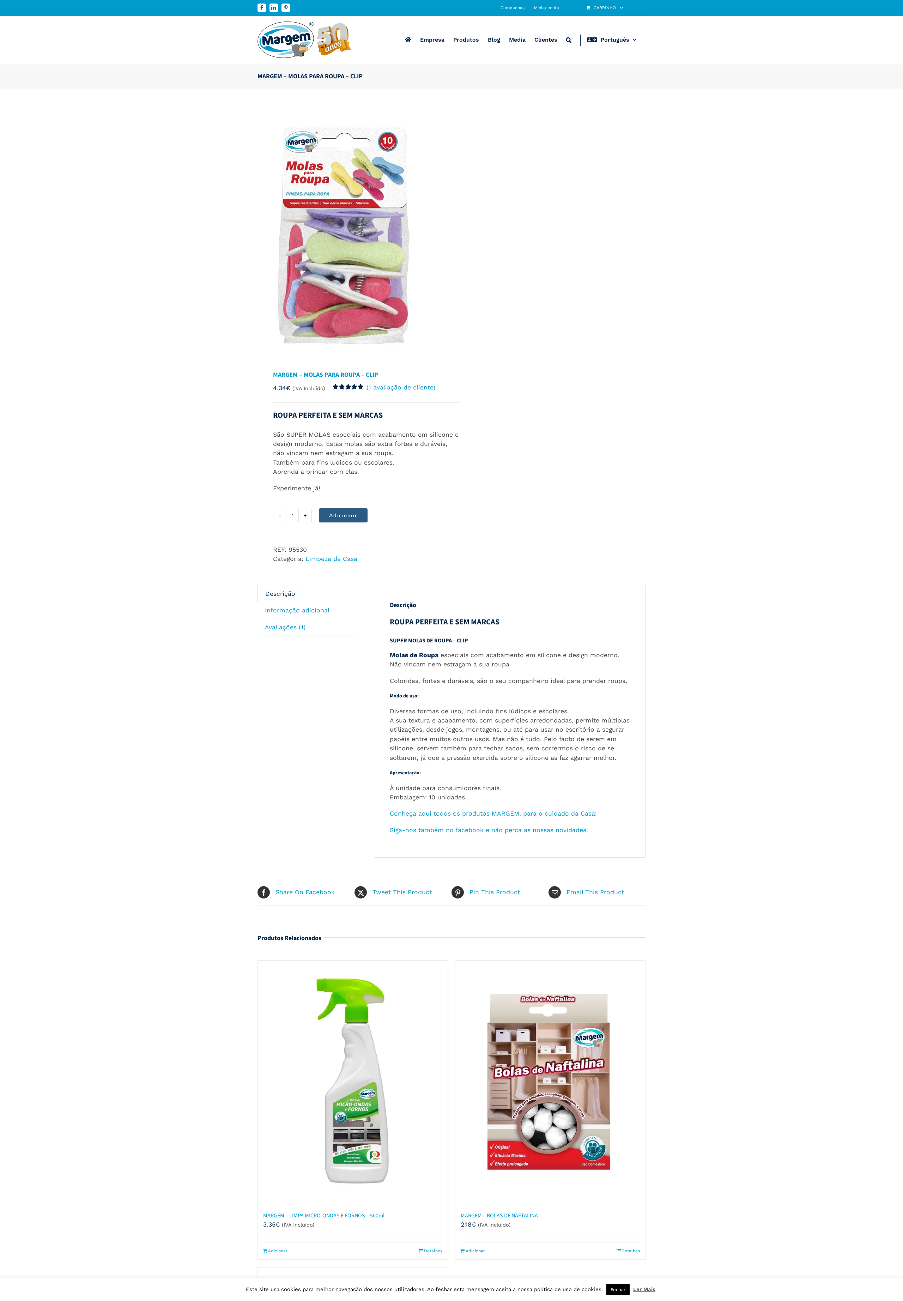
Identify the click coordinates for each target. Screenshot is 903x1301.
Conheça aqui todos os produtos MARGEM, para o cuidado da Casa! (493, 813)
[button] (568, 39)
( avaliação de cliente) (400, 387)
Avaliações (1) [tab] (285, 627)
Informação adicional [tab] (297, 610)
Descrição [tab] (280, 593)
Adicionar (343, 515)
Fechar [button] (618, 1289)
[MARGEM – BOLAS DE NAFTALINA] (550, 1082)
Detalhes (433, 1250)
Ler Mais (644, 1289)
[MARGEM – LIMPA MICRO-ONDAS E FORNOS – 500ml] (353, 1082)
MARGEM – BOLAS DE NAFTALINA (499, 1216)
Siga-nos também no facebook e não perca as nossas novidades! (489, 830)
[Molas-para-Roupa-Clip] (350, 230)
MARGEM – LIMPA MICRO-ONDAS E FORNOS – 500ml (323, 1216)
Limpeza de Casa (331, 558)
